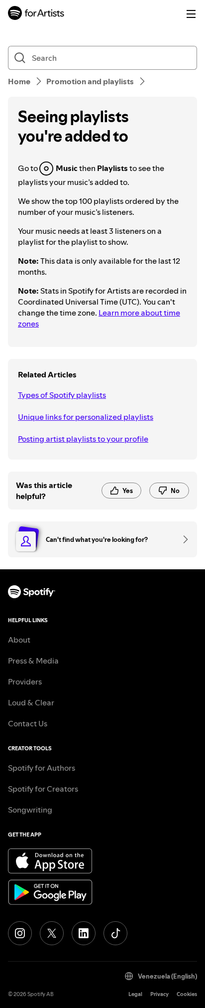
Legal (135, 994)
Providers (25, 681)
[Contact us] (182, 539)
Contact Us (27, 723)
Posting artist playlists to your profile (83, 438)
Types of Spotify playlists (62, 394)
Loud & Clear (31, 702)
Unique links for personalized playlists (85, 416)
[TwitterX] (52, 933)
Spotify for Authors (41, 767)
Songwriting (30, 809)
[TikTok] (115, 933)
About (19, 639)
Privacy (159, 994)
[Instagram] (20, 933)
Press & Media (33, 660)
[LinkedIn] (84, 933)
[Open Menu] (191, 14)
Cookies (187, 994)
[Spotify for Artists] (36, 14)
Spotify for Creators (43, 788)
